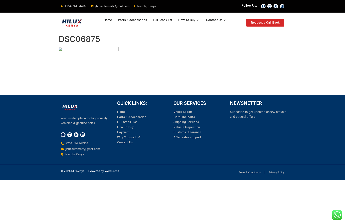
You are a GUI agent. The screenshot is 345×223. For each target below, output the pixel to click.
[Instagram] (269, 6)
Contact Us (214, 20)
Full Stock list (162, 20)
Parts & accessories (132, 20)
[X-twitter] (276, 6)
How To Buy (186, 20)
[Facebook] (263, 6)
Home (108, 20)
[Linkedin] (282, 6)
